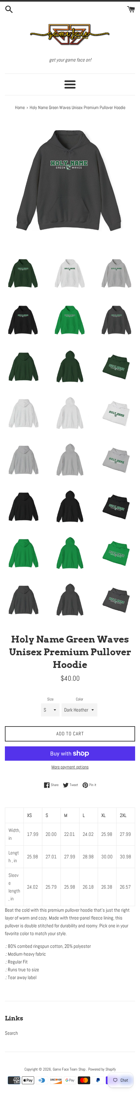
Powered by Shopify (102, 1069)
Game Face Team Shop (69, 1069)
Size (50, 699)
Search (11, 1033)
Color (79, 699)
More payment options (70, 767)
